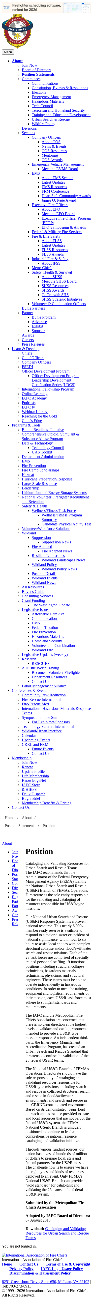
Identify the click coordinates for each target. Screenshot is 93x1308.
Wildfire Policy (43, 124)
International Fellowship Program (48, 389)
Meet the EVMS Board (60, 169)
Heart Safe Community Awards (66, 196)
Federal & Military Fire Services (57, 232)
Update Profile (33, 771)
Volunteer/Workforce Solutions (46, 528)
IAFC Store (31, 785)
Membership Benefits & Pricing (46, 803)
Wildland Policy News (59, 569)
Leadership (30, 488)
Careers (28, 340)
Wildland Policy (44, 564)
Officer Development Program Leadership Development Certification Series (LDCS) (55, 380)
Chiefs (27, 353)
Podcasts (28, 403)
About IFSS (51, 263)
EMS (36, 173)
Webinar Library (35, 412)
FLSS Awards (53, 254)
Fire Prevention (34, 465)
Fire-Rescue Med (35, 704)
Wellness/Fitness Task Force (54, 510)
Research (29, 659)
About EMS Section (57, 178)
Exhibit (37, 326)
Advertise (39, 322)
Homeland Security (47, 641)
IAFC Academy (34, 398)
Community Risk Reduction (44, 695)
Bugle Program (44, 317)
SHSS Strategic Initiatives (62, 299)
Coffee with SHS (55, 295)
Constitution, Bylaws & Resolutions (60, 88)
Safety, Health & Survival (52, 272)
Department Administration (43, 456)
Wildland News (44, 582)
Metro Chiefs (42, 268)
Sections (28, 133)
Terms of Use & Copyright (68, 1264)
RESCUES (41, 663)
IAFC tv (28, 407)
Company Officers (46, 137)
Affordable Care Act (48, 614)
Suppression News (56, 542)
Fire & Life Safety (46, 236)
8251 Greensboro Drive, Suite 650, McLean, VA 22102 (45, 1282)
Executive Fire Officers (50, 205)
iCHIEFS (29, 789)
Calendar (29, 735)
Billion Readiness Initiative (43, 430)
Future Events (43, 749)
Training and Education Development (61, 115)
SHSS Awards (53, 290)
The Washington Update (51, 605)
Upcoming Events (36, 740)
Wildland (29, 533)
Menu (8, 52)
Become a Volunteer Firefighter (56, 672)
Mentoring (50, 155)
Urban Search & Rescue (51, 119)
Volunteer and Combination (53, 645)
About (17, 61)
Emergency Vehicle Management (58, 164)
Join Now (29, 65)
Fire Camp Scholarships (40, 470)
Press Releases (33, 344)
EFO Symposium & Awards (64, 227)
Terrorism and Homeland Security (58, 110)
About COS (51, 142)
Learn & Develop (25, 349)
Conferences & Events (29, 690)
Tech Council (42, 106)
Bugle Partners (33, 308)
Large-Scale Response (39, 483)
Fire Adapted (42, 546)
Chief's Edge (32, 421)
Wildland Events (45, 578)
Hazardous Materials (48, 101)
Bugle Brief (31, 798)
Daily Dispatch (33, 794)
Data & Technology (37, 443)
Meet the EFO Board (58, 214)
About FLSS (52, 241)
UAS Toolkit (42, 452)
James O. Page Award (59, 200)
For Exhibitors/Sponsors (51, 722)
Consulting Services (37, 596)
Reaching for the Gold (39, 416)
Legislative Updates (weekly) (45, 654)
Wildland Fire (42, 650)
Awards (28, 335)
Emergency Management (51, 97)
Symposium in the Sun (39, 717)
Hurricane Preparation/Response (47, 479)
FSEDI (27, 367)
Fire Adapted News (57, 551)
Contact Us (40, 681)
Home (9, 818)
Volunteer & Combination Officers (59, 304)
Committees (31, 79)
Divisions (29, 128)
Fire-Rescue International (41, 699)
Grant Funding (33, 600)
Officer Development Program (45, 371)
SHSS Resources (55, 286)
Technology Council (48, 447)
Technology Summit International (48, 726)
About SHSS (52, 277)
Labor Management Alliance (44, 686)
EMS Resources (54, 187)
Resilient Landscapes (48, 555)
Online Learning (35, 394)
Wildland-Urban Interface (42, 731)
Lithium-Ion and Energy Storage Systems (54, 492)
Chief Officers (33, 358)
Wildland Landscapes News (63, 560)
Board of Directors (36, 70)
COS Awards (52, 160)
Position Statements (38, 74)
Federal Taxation (45, 627)
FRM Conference (55, 191)
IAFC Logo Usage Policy (62, 1269)
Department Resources (49, 677)
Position (49, 826)
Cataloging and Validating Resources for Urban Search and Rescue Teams (57, 1233)
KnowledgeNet (34, 780)
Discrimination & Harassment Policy (40, 1273)
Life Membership (35, 776)
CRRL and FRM (35, 744)
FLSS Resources (55, 250)
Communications (45, 83)
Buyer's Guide (33, 591)
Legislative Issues (35, 609)
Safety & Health (34, 506)
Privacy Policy (21, 1269)
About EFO (51, 209)
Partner (27, 313)
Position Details (44, 573)
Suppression (41, 537)
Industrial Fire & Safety (50, 259)
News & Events (54, 146)
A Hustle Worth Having (40, 668)
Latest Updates (53, 182)
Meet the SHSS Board (59, 281)
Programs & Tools (26, 425)
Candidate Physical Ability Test (66, 524)
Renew (27, 767)
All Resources (33, 587)
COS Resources (54, 151)
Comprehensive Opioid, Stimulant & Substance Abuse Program (50, 436)
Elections (39, 92)
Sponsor (38, 331)
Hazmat (28, 474)
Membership (21, 758)
